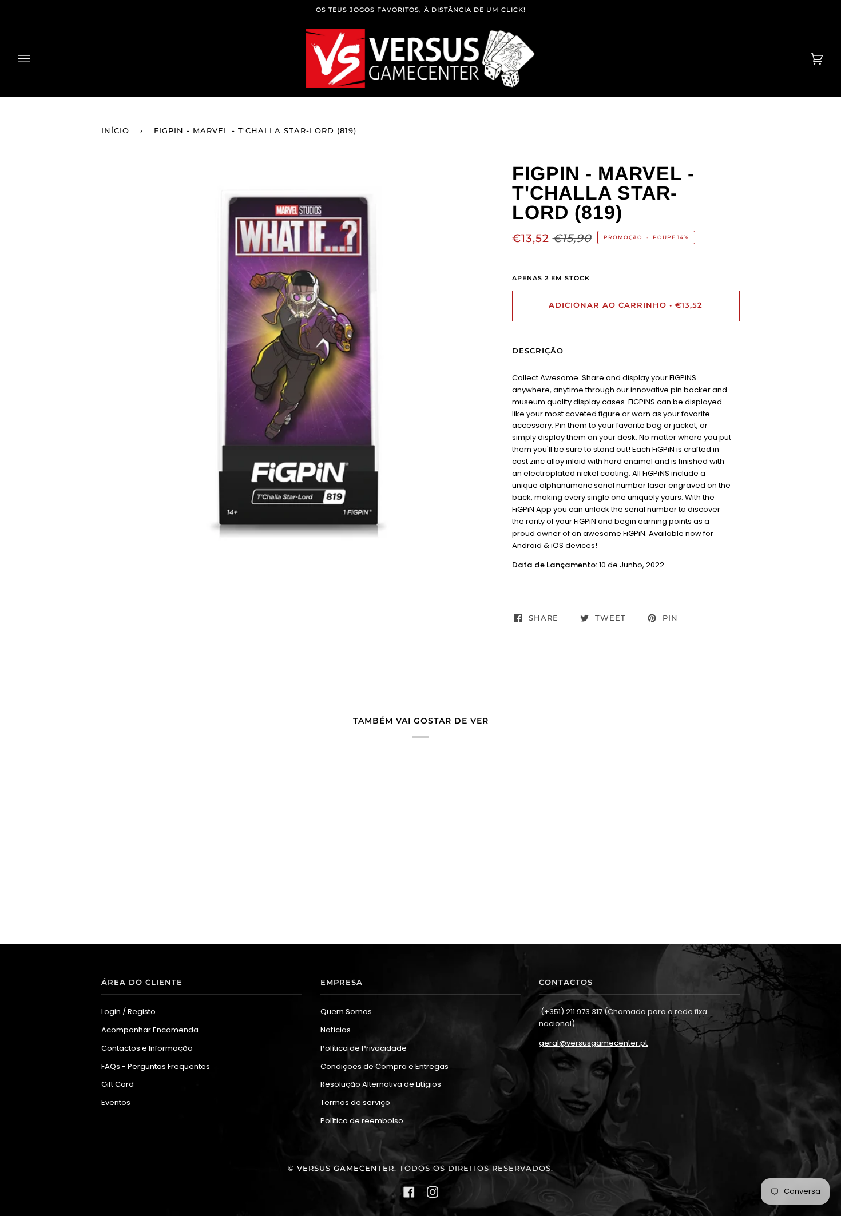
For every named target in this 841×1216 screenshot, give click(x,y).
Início (115, 130)
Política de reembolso (361, 1120)
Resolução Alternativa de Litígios (380, 1084)
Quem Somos (346, 1011)
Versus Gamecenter (345, 1168)
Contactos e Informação (147, 1048)
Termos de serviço (355, 1102)
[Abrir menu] (35, 59)
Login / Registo (128, 1011)
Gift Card (117, 1084)
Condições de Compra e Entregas (384, 1066)
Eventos (115, 1102)
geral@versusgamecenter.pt (593, 1043)
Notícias (335, 1029)
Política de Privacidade (363, 1048)
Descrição (538, 351)
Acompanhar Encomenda (150, 1029)
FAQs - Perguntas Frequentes (155, 1066)
